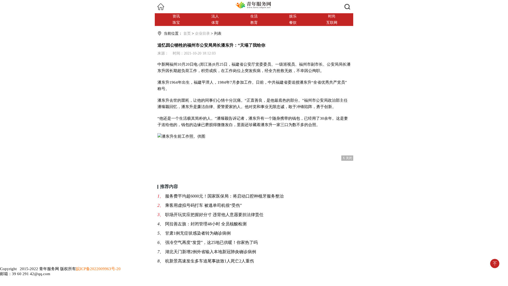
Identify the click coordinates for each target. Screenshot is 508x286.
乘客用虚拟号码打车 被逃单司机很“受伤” (203, 205)
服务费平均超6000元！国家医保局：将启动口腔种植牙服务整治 (224, 196)
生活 (254, 16)
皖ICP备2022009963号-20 (98, 269)
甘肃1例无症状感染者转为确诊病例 (198, 233)
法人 (215, 16)
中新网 (163, 64)
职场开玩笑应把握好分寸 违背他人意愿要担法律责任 (214, 214)
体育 (215, 23)
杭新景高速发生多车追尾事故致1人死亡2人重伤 (209, 261)
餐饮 (293, 23)
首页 (187, 33)
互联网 (331, 23)
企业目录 (202, 33)
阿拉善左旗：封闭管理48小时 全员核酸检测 (206, 224)
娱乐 (293, 16)
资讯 (176, 16)
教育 (254, 23)
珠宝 (176, 23)
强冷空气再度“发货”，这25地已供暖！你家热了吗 (211, 242)
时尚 (331, 16)
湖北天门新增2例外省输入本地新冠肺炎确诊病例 (210, 251)
